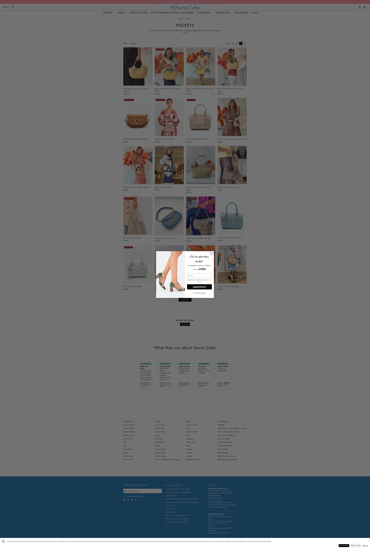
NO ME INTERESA (199, 293)
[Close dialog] (211, 253)
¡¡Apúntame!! (199, 286)
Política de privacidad (265, 541)
